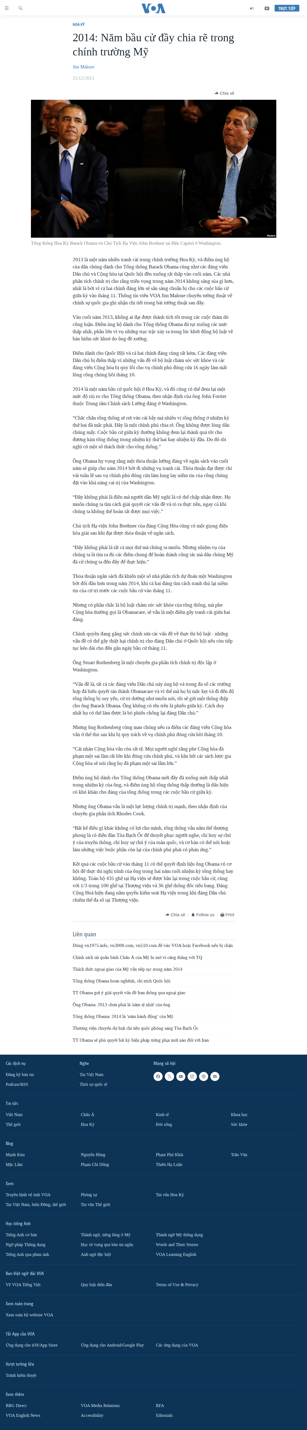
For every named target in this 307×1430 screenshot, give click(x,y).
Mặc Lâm (14, 1164)
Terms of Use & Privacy (177, 1285)
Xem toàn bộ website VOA (29, 1315)
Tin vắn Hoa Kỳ (170, 1195)
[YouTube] (267, 8)
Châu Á (87, 1114)
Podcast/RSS (17, 1084)
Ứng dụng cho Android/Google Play (112, 1345)
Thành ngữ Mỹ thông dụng (179, 1235)
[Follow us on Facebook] (158, 1076)
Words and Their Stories (177, 1244)
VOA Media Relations (100, 1405)
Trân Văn (239, 1155)
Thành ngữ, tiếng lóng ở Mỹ (105, 1235)
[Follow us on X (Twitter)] (169, 1076)
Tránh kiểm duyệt (21, 1375)
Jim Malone (83, 67)
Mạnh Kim (15, 1155)
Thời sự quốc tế (93, 1084)
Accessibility (92, 1415)
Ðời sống (164, 1124)
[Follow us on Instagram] (192, 1076)
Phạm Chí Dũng (95, 1164)
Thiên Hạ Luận (169, 1164)
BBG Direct (16, 1405)
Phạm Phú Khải (169, 1155)
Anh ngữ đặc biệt (96, 1254)
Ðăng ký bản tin (20, 1074)
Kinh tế (162, 1114)
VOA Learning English (176, 1254)
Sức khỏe (239, 1124)
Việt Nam (14, 1114)
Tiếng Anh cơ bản (21, 1235)
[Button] (224, 93)
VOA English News (23, 1415)
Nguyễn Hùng (93, 1155)
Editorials (164, 1415)
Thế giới (13, 1124)
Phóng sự (89, 1195)
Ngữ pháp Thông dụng (25, 1244)
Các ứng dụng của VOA (177, 1345)
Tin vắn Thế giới (95, 1204)
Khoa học (239, 1114)
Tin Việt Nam (91, 1074)
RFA (160, 1405)
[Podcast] (203, 1076)
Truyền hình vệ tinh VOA (28, 1195)
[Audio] (252, 8)
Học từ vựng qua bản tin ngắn (107, 1244)
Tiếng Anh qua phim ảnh (27, 1254)
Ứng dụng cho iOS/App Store (32, 1345)
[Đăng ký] (214, 1076)
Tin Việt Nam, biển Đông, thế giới (36, 1204)
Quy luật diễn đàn (96, 1285)
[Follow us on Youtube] (180, 1076)
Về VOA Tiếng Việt (23, 1285)
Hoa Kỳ (79, 24)
